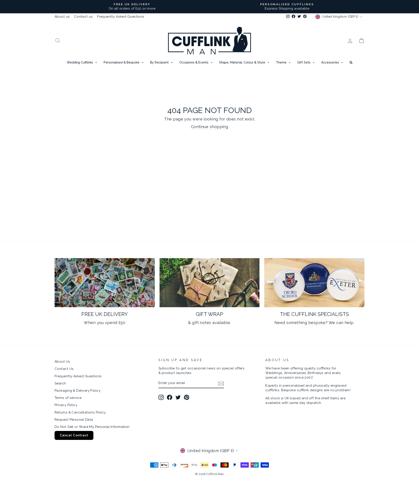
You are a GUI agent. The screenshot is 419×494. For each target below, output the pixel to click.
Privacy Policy (66, 405)
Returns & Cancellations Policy (80, 412)
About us (62, 17)
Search (60, 383)
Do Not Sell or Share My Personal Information (92, 427)
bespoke (317, 322)
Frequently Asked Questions (120, 17)
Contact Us (64, 369)
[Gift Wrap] (210, 282)
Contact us (83, 17)
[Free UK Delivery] (105, 282)
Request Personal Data (74, 420)
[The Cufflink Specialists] (314, 282)
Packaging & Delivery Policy (77, 391)
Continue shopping (209, 126)
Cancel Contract (74, 435)
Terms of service (68, 398)
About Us (62, 362)
